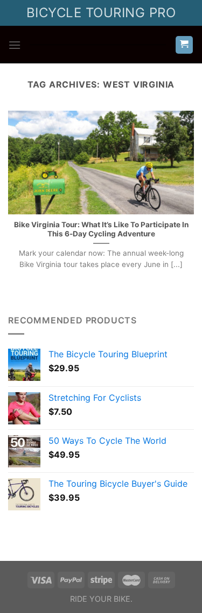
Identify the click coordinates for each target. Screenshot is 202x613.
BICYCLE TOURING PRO (101, 12)
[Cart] (184, 45)
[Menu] (14, 45)
